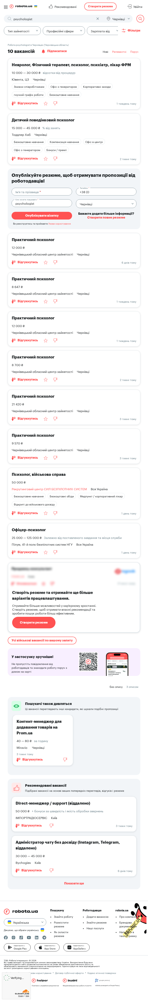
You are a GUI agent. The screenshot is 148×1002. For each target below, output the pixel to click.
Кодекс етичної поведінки (101, 972)
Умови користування (59, 223)
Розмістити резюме (61, 924)
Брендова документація (128, 924)
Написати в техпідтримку (128, 934)
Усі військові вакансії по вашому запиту (42, 640)
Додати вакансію (97, 916)
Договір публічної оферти (69, 972)
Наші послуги (95, 928)
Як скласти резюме (61, 934)
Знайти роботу (63, 916)
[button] (17, 947)
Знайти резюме (97, 922)
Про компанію (128, 916)
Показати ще (74, 883)
